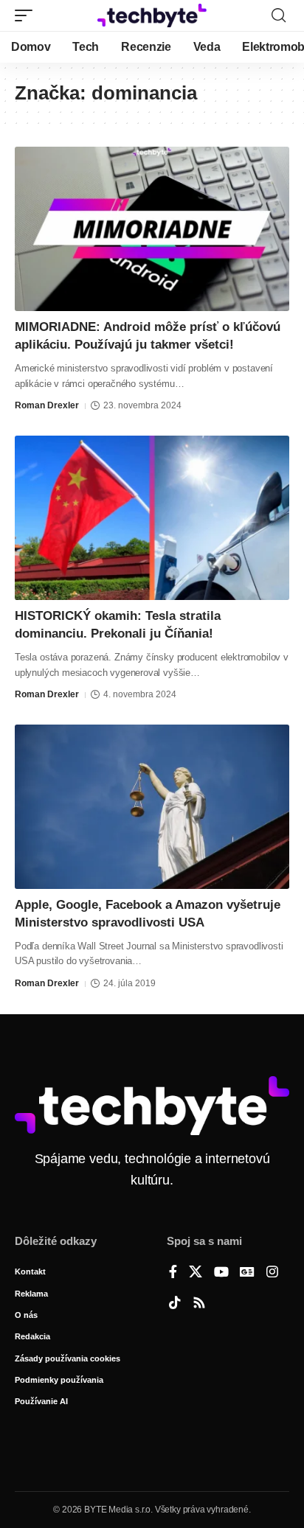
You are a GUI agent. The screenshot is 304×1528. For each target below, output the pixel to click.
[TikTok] (175, 1304)
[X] (195, 1273)
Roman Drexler (47, 405)
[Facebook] (173, 1273)
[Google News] (247, 1273)
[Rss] (199, 1304)
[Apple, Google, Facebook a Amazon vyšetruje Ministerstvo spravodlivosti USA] (152, 807)
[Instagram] (272, 1273)
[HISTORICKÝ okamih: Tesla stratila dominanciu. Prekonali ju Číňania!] (152, 518)
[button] (27, 15)
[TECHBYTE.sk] (152, 15)
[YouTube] (221, 1273)
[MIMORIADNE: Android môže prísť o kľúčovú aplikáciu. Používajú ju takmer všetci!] (152, 229)
